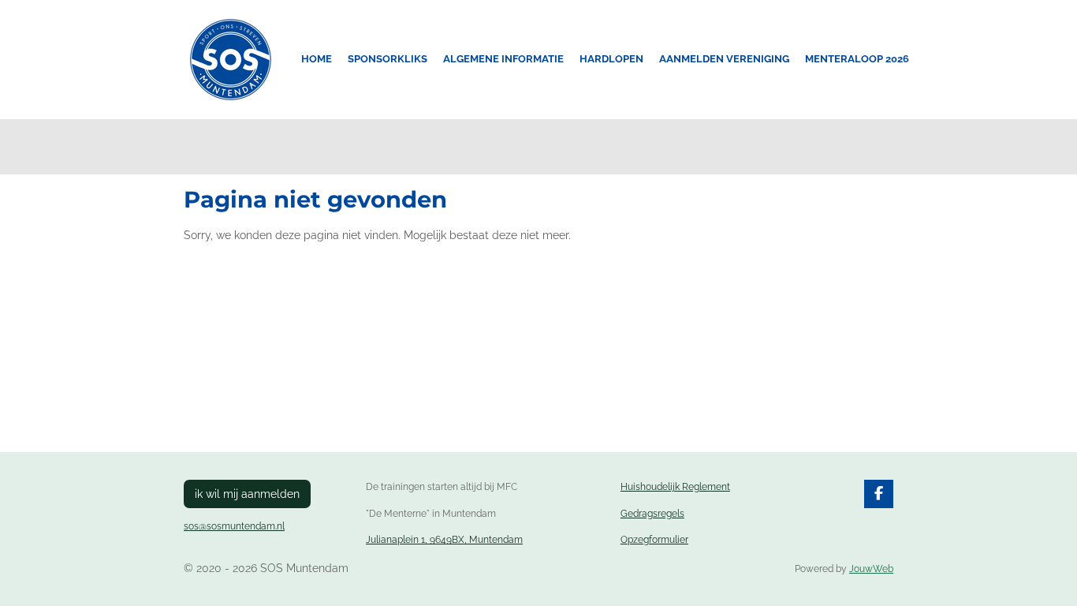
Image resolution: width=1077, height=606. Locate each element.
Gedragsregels (652, 513)
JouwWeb (871, 568)
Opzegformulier (654, 539)
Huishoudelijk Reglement (675, 486)
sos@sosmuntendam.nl (234, 526)
